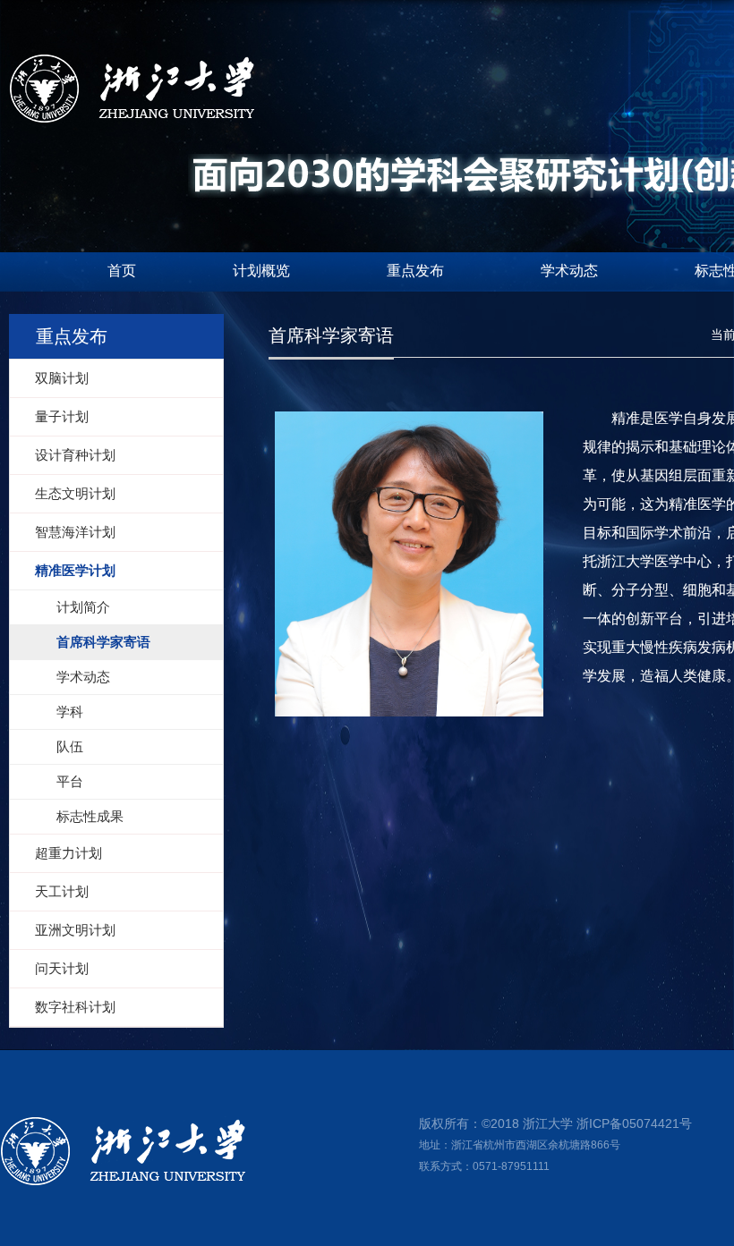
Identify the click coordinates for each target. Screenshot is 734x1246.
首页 (121, 270)
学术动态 (569, 270)
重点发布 (415, 270)
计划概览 (261, 270)
